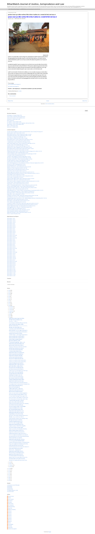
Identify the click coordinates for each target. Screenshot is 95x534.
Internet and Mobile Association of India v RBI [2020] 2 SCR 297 (18, 209)
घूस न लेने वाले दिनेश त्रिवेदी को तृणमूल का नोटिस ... (16, 409)
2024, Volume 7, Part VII (11, 257)
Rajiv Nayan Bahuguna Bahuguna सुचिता (16, 427)
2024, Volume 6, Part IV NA (12, 248)
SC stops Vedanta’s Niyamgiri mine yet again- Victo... (18, 396)
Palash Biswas (10, 503)
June (10, 315)
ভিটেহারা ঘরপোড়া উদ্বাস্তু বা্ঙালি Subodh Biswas (16, 376)
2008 (9, 478)
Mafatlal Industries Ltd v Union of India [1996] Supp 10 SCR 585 (18, 146)
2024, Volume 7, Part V (11, 254)
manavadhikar (10, 524)
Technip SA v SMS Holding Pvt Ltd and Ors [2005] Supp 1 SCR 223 (18, 156)
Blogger (49, 531)
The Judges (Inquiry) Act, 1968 (12, 490)
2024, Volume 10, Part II (11, 270)
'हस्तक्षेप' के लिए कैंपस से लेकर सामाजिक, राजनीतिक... (16, 324)
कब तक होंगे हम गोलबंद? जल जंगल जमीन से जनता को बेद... (17, 458)
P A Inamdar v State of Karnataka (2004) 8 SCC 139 (16, 155)
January (10, 466)
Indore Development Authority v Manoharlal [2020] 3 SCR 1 (17, 211)
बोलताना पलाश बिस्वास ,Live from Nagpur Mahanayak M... (18, 330)
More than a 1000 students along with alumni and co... (18, 415)
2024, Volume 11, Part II (11, 274)
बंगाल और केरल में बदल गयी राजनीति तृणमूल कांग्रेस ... (16, 367)
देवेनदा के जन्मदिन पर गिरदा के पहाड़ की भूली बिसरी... (16, 372)
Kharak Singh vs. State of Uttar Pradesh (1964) (15, 124)
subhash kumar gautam (12, 528)
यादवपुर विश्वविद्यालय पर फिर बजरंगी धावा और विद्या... (16, 413)
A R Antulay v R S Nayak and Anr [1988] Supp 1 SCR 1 (16, 136)
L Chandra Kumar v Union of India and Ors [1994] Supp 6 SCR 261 (18, 142)
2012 (9, 472)
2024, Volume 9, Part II (11, 267)
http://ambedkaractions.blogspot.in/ (14, 84)
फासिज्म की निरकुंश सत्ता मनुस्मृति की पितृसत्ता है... (15, 339)
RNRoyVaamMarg (11, 506)
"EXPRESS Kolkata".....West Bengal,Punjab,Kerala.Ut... (18, 334)
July (10, 314)
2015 (9, 468)
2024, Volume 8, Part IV (11, 263)
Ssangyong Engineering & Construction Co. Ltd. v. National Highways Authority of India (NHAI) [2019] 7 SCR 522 (27, 198)
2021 (9, 297)
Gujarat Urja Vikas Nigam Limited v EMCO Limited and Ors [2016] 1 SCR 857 (20, 178)
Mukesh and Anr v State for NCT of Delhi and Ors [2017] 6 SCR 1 (18, 179)
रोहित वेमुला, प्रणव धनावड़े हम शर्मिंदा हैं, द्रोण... (15, 327)
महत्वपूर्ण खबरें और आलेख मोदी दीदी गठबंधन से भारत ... (16, 424)
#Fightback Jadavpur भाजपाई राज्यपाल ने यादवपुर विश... (17, 425)
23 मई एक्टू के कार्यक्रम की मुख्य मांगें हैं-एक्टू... (15, 351)
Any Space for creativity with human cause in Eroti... (18, 460)
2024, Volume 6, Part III (11, 247)
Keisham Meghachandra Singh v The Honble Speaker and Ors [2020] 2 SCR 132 (21, 205)
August (10, 312)
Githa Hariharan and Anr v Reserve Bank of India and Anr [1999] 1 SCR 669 (20, 148)
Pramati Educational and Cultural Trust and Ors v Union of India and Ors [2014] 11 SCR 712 (23, 173)
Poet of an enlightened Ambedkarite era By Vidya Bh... (18, 434)
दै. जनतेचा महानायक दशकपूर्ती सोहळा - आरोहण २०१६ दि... (17, 342)
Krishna (9, 497)
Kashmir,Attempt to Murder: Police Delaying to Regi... (18, 418)
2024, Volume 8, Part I (11, 260)
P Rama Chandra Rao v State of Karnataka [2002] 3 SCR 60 (17, 152)
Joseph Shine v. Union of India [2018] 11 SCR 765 (15, 194)
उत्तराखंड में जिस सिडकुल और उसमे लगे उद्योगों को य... (16, 363)
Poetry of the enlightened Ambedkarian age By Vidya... (18, 443)
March (10, 463)
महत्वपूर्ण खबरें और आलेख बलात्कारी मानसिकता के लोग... (16, 343)
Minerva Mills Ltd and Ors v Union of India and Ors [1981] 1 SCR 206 (19, 134)
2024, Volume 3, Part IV (11, 232)
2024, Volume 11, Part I (11, 273)
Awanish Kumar (11, 496)
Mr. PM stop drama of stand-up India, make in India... (18, 399)
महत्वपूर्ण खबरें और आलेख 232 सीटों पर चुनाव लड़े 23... (17, 364)
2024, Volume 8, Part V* (11, 265)
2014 (9, 469)
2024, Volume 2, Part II (11, 224)
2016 (9, 305)
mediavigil (10, 525)
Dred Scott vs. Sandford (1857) (12, 127)
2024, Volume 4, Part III (11, 236)
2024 (9, 293)
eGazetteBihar (9, 486)
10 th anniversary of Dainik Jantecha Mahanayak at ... (18, 331)
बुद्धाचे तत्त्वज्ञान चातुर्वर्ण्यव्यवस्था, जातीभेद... (15, 340)
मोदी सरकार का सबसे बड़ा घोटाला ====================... (18, 325)
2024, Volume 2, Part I (11, 223)
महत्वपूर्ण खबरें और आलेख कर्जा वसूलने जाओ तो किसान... (17, 318)
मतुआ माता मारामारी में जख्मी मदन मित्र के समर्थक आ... (16, 345)
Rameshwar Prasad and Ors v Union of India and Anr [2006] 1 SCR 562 (19, 159)
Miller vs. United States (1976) (12, 125)
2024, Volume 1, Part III (11, 220)
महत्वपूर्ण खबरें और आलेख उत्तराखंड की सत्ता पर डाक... (16, 410)
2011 (9, 474)
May (10, 317)
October (10, 309)
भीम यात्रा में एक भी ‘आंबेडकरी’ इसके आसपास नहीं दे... (16, 358)
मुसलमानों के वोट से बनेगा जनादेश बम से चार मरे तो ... (16, 454)
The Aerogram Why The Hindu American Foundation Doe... (19, 384)
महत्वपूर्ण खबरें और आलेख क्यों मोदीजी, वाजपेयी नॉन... (16, 451)
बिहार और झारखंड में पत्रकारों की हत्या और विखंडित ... (16, 378)
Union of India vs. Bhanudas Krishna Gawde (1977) (16, 116)
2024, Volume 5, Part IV (11, 243)
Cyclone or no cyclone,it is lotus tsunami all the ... (17, 360)
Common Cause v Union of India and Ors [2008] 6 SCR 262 (17, 161)
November (11, 308)
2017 (9, 303)
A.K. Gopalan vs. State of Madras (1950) (14, 121)
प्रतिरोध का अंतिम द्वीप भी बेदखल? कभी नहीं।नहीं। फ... (16, 430)
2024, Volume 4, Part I (11, 234)
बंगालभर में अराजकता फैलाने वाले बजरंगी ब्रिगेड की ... (16, 354)
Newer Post (10, 100)
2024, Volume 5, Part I (11, 239)
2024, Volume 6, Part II (11, 245)
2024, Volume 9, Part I (11, 266)
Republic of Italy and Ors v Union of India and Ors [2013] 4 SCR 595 (19, 166)
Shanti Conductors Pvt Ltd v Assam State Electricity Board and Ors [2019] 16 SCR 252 (22, 204)
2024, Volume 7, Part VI (11, 256)
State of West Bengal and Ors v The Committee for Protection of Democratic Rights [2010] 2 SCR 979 (25, 162)
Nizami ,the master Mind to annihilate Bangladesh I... (18, 393)
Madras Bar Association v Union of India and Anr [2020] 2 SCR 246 (19, 212)
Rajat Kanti (10, 508)
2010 (9, 475)
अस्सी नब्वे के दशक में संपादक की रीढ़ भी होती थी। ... (16, 357)
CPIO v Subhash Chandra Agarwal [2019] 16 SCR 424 (16, 201)
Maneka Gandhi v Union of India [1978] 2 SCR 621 (16, 133)
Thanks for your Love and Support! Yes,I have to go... (18, 370)
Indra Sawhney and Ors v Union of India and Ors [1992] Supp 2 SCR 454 (19, 139)
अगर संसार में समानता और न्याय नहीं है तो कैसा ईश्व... (16, 373)
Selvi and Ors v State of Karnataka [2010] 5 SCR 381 (16, 164)
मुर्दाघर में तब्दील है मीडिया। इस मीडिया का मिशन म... (16, 366)
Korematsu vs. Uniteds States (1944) (13, 119)
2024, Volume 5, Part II (11, 240)
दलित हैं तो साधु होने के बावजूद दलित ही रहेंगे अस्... (16, 385)
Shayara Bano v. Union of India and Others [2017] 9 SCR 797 (18, 183)
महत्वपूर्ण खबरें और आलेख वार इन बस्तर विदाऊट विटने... (16, 352)
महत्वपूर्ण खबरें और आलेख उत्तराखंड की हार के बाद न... (16, 390)
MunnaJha (10, 502)
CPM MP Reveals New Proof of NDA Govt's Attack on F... (19, 446)
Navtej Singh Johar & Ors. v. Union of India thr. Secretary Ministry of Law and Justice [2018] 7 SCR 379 (25, 190)
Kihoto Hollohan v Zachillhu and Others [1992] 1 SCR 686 (17, 138)
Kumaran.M (10, 500)
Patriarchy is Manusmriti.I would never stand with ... (18, 346)
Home (47, 100)
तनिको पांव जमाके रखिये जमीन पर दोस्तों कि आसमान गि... (17, 336)
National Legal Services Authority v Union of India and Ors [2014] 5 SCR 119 (20, 172)
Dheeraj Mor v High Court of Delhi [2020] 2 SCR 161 (16, 208)
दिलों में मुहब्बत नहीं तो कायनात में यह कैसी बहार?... (16, 419)
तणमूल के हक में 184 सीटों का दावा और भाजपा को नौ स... (17, 431)
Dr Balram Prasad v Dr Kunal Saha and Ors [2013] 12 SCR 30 (18, 169)
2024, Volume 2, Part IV (11, 227)
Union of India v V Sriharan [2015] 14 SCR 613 (15, 177)
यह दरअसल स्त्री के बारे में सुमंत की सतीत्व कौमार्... (16, 349)
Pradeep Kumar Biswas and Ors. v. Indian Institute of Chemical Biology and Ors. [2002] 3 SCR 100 (24, 151)
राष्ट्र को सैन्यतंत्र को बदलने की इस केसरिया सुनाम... (16, 404)
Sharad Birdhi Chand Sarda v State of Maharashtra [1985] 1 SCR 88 (19, 135)
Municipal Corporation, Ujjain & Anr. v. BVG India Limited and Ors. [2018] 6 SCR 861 (22, 187)
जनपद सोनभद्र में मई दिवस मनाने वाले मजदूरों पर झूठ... (16, 455)
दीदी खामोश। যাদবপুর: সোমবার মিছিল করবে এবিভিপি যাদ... (16, 416)
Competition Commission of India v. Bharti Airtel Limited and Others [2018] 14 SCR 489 (22, 195)
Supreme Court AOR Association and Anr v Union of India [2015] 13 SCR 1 (20, 175)
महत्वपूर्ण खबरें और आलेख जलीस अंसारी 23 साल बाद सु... (17, 439)
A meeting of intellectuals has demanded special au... (18, 382)
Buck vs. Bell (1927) (10, 120)
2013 (9, 471)
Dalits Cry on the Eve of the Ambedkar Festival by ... (18, 428)
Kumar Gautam (11, 499)
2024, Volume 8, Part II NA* (12, 261)
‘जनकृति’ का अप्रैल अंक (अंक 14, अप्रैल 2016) (16, 388)
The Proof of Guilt (10, 491)
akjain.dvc (10, 521)
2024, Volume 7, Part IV (11, 253)
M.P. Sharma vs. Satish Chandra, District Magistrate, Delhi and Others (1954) (20, 123)
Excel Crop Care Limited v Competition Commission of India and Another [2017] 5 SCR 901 (23, 181)
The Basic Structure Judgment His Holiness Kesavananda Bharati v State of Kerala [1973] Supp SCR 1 (25, 131)
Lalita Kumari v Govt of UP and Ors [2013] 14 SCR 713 (16, 170)
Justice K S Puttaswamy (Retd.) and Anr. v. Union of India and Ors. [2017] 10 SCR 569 (22, 185)
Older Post (84, 100)
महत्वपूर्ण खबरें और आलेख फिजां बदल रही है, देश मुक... (16, 381)
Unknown (10, 511)
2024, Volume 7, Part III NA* (12, 252)
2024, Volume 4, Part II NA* (12, 235)
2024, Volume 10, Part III (11, 271)
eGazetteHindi (9, 487)
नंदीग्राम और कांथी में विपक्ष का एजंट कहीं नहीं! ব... (16, 437)
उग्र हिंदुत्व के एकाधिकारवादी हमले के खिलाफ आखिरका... (16, 379)
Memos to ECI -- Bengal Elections (15, 449)
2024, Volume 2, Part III (11, 226)
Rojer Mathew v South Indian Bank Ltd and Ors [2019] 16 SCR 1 (18, 200)
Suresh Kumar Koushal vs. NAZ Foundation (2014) (16, 117)
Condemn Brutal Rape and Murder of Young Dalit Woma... (19, 442)
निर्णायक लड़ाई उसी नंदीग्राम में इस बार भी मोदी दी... (16, 448)
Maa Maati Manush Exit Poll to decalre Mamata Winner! (19, 436)
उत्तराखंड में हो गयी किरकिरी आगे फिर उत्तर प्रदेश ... (16, 407)
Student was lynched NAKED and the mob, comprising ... (19, 403)
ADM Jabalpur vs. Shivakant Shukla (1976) (14, 115)
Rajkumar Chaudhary (12, 509)
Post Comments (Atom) (50, 103)
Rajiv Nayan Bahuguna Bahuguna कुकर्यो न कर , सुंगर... (18, 394)
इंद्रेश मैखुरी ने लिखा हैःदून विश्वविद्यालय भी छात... (16, 319)
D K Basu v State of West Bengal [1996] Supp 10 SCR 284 (17, 144)
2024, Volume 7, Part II (11, 250)
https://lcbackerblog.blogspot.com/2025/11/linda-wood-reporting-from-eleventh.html (24, 9)
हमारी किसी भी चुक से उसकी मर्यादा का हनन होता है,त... (16, 348)
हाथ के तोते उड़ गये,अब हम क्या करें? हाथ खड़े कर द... (16, 369)
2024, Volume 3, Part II (11, 230)
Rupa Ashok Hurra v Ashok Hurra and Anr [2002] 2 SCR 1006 (17, 149)
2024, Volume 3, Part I (11, 228)
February (11, 465)
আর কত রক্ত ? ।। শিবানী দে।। (13, 321)
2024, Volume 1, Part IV (11, 222)
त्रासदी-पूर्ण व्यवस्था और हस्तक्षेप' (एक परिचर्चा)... (15, 333)
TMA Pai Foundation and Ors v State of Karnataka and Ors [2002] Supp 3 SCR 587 (21, 153)
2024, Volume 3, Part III (11, 231)
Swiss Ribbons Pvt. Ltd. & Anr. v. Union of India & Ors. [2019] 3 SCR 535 (19, 196)
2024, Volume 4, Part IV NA (12, 237)
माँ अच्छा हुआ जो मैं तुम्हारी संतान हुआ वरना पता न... (16, 421)
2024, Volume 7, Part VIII (11, 258)
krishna (9, 522)
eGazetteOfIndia (10, 489)
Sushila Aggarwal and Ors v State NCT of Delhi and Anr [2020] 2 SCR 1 (19, 207)
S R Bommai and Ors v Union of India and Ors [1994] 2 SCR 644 (18, 140)
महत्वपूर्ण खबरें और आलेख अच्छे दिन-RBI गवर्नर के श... (16, 412)
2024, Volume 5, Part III (11, 241)
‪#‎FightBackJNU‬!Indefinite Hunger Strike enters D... (18, 433)
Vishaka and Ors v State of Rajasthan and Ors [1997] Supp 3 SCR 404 (19, 147)
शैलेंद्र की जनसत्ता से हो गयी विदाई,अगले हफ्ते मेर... (16, 391)
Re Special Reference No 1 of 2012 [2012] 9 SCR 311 (16, 165)
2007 (9, 480)
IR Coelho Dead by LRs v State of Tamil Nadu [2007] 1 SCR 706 (18, 160)
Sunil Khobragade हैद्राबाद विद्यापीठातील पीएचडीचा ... (17, 440)
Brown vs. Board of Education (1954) (13, 213)
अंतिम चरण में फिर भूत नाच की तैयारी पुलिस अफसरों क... (16, 452)
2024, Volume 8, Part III (11, 262)
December (11, 306)
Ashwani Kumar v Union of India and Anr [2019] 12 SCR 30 (17, 199)
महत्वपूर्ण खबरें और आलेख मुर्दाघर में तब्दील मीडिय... (16, 355)
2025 (9, 291)
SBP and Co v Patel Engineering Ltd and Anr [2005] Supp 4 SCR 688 (19, 157)
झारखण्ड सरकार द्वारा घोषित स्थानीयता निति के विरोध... (16, 402)
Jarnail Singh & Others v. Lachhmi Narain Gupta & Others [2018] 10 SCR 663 (20, 192)
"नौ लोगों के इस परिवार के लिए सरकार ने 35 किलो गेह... (16, 400)
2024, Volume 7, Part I (11, 249)
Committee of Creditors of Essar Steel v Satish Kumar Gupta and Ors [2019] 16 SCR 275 (22, 203)
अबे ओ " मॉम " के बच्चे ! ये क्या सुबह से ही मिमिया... (16, 422)
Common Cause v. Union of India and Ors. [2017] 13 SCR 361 (18, 182)
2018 (9, 302)
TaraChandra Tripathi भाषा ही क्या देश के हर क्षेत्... (16, 328)
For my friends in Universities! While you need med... (18, 322)
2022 (9, 296)
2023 (9, 294)
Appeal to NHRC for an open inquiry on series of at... (18, 457)
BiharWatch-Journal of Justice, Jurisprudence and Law (35, 4)
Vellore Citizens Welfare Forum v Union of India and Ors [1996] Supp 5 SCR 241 (21, 143)
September (11, 311)
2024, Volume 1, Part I (11, 218)
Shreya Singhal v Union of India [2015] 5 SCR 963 (15, 174)
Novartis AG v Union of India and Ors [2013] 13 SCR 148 (17, 168)
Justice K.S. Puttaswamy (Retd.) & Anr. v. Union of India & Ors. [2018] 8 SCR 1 (20, 191)
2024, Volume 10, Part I (11, 269)
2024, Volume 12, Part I (11, 275)
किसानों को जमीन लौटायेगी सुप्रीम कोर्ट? (14, 387)
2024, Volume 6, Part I (11, 244)
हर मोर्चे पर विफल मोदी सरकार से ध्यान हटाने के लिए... (16, 445)
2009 (9, 477)
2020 (9, 299)
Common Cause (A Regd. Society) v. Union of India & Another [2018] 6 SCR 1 (20, 186)
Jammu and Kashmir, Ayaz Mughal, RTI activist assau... (18, 397)
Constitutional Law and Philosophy (13, 485)
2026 (9, 290)
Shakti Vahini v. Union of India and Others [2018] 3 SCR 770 (17, 188)
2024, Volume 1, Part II (11, 219)
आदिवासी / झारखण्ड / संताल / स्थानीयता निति (19, 18)
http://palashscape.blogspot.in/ (13, 86)
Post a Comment (12, 95)
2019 (9, 300)
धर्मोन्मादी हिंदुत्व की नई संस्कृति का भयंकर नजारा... (16, 375)
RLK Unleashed (11, 505)
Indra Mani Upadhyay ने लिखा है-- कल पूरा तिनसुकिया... (17, 406)
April (10, 462)
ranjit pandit (10, 527)
